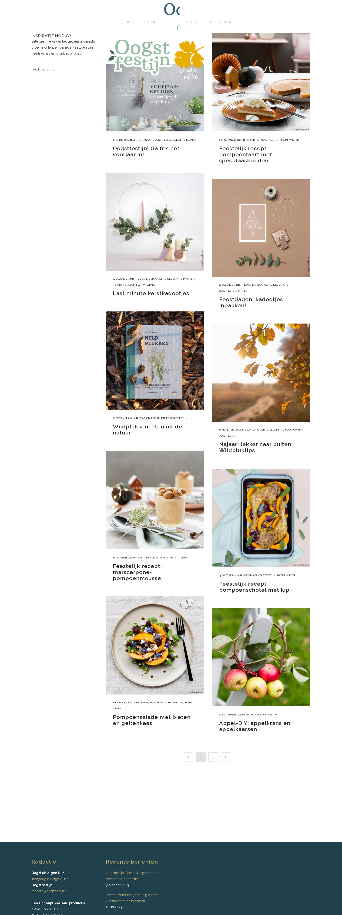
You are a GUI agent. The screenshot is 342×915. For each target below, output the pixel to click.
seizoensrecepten (185, 140)
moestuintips (160, 418)
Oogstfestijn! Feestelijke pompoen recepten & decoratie (131, 876)
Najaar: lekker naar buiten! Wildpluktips (256, 447)
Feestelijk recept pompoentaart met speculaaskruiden (245, 154)
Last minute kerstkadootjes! (152, 293)
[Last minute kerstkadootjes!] (155, 222)
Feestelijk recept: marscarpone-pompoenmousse (137, 572)
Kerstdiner (253, 140)
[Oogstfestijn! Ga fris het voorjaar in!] (155, 82)
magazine (147, 140)
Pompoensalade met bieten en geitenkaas (152, 720)
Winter (293, 140)
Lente (136, 140)
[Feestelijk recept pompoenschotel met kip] (261, 518)
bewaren (143, 278)
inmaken (188, 278)
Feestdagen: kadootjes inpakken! (251, 302)
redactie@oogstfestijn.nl (49, 891)
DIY (152, 278)
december (142, 702)
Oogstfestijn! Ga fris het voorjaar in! (146, 151)
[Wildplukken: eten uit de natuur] (155, 360)
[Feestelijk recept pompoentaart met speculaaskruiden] (261, 82)
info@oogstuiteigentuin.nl (50, 879)
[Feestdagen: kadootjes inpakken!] (261, 228)
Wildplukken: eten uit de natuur (147, 429)
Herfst (254, 714)
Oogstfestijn (163, 140)
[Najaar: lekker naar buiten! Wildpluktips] (261, 373)
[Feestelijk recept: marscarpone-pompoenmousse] (155, 500)
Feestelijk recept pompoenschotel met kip (254, 587)
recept (284, 140)
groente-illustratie (168, 278)
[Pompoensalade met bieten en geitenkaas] (155, 645)
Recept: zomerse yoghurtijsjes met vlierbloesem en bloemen (132, 898)
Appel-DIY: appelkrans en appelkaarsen (254, 726)
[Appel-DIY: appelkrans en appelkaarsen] (261, 657)
